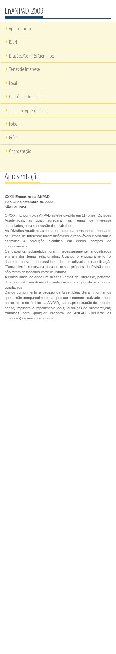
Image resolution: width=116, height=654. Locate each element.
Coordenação (20, 151)
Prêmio (15, 137)
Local (13, 83)
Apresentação (20, 28)
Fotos (13, 124)
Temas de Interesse (24, 69)
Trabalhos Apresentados (28, 110)
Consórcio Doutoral (25, 96)
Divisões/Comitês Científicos (31, 55)
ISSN (13, 42)
